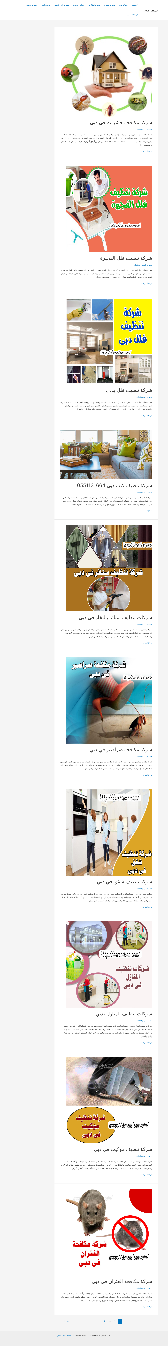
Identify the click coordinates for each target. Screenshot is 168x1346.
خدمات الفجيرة (79, 5)
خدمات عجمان (109, 5)
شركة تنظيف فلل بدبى (129, 390)
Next (67, 1321)
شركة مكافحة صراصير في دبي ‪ (120, 749)
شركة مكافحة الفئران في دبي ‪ (121, 1281)
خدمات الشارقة (94, 5)
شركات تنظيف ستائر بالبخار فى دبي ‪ (114, 617)
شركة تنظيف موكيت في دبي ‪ (122, 1149)
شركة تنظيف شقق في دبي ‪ (123, 882)
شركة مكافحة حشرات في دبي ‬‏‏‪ (120, 122)
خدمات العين (46, 5)
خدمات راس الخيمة (61, 5)
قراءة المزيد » (146, 151)
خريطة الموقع (133, 15)
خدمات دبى (123, 5)
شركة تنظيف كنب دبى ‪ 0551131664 (114, 485)
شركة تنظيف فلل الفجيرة (126, 258)
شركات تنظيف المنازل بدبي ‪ (123, 1014)
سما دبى (150, 9)
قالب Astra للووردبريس (66, 1335)
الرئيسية (135, 5)
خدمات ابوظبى (31, 5)
